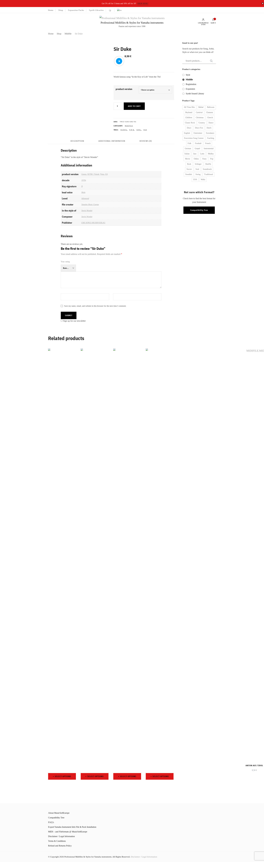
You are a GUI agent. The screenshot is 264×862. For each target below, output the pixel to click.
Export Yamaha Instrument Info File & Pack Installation (72, 827)
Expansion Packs (76, 10)
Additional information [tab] (111, 141)
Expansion (190, 89)
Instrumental (209, 148)
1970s (83, 180)
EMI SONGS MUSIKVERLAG (93, 223)
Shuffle (208, 164)
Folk (189, 143)
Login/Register (203, 23)
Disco (189, 128)
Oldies (123, 130)
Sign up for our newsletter (74, 321)
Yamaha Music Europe (90, 204)
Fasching (210, 138)
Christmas (200, 117)
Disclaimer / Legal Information (61, 836)
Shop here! (142, 3)
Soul (138, 130)
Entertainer (198, 133)
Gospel (197, 148)
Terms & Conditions (57, 841)
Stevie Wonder (86, 210)
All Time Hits (189, 107)
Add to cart (134, 106)
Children (188, 117)
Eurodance (210, 133)
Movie (187, 159)
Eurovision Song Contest (194, 138)
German (188, 148)
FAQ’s (51, 822)
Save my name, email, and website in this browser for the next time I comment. (95, 306)
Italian (187, 154)
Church (210, 117)
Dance (211, 123)
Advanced (85, 198)
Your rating (65, 262)
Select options (63, 776)
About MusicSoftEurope (58, 813)
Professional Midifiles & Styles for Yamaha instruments (132, 22)
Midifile (129, 126)
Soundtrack (207, 169)
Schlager (198, 164)
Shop (60, 10)
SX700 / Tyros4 (93, 174)
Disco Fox (199, 128)
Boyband (188, 112)
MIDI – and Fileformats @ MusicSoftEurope (67, 831)
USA (145, 130)
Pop (211, 159)
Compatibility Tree (199, 210)
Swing (198, 174)
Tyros (102, 174)
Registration (191, 84)
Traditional (208, 174)
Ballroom (210, 107)
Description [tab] (77, 141)
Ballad (200, 107)
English (187, 133)
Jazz (194, 154)
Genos (83, 174)
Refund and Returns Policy (60, 846)
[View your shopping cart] (213, 20)
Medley (211, 154)
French (208, 143)
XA (106, 174)
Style (188, 75)
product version (124, 89)
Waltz (203, 179)
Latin (202, 154)
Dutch (209, 128)
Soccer (189, 169)
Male (83, 192)
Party (204, 159)
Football (198, 143)
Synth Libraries (96, 10)
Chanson (209, 112)
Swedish (188, 174)
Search (210, 61)
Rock (189, 164)
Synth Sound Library (195, 93)
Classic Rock (190, 123)
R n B (131, 130)
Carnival (199, 112)
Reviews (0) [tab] (146, 141)
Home (50, 10)
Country (202, 123)
